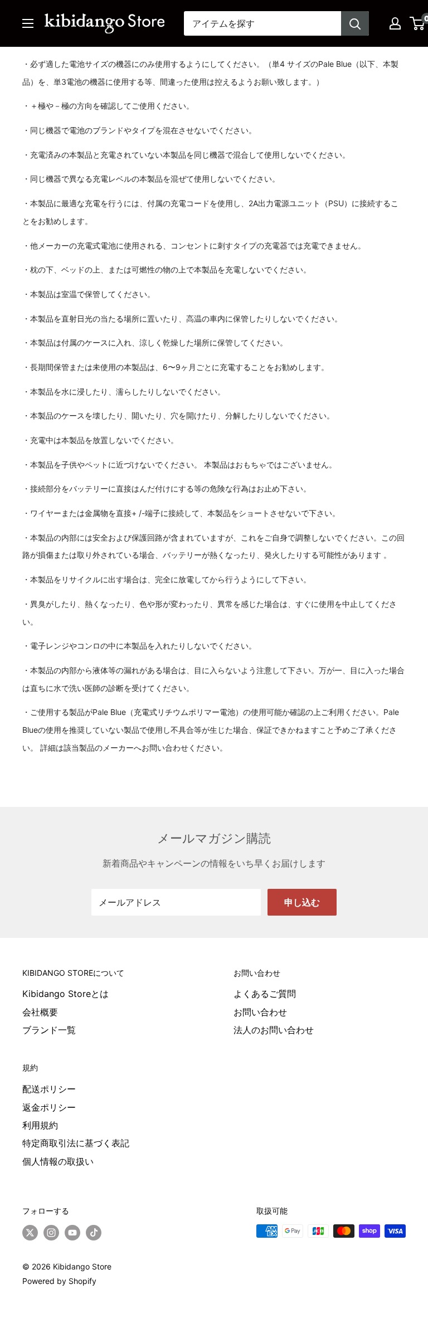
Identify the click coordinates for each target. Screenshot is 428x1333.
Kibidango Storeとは (65, 993)
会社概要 (40, 1012)
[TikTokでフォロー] (93, 1232)
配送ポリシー (49, 1088)
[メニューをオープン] (27, 23)
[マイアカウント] (395, 23)
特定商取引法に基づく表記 (75, 1143)
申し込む (302, 902)
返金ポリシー (49, 1107)
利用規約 (40, 1125)
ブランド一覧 (49, 1029)
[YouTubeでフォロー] (72, 1232)
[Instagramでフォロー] (51, 1232)
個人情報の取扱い (58, 1161)
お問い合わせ (260, 1012)
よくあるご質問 (265, 993)
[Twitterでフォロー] (30, 1232)
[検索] (355, 23)
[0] (418, 23)
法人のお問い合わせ (274, 1029)
